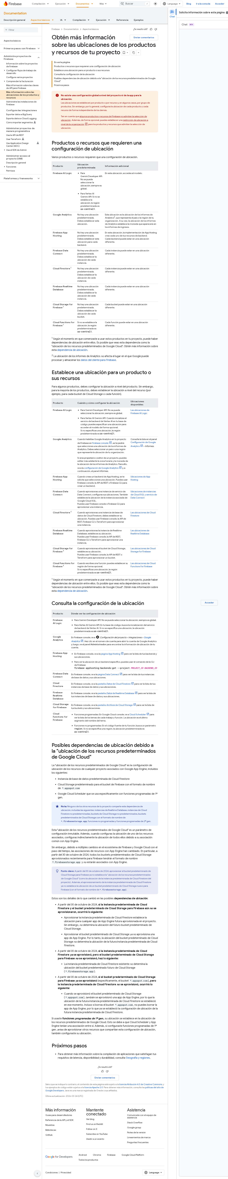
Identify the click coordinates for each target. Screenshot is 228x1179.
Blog (188, 3)
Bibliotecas (50, 1130)
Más (102, 3)
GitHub (48, 1135)
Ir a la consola (203, 3)
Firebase (56, 29)
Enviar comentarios (144, 37)
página (110, 653)
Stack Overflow (134, 1122)
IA (61, 20)
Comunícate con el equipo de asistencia (141, 1116)
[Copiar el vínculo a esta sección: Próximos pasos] (90, 1046)
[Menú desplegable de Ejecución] (69, 3)
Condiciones (51, 1172)
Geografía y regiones (138, 1057)
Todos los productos (88, 1159)
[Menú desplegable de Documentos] (93, 3)
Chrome (97, 1154)
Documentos (82, 3)
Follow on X (91, 1129)
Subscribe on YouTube (96, 1134)
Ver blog (90, 1119)
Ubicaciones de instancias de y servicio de (144, 494)
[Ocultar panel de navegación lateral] (37, 1173)
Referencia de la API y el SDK (59, 1120)
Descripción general (14, 20)
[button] (18, 48)
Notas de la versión (136, 1132)
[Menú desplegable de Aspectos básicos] (53, 20)
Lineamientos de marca (138, 1137)
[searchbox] (21, 29)
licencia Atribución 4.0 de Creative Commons (140, 1084)
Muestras (49, 1125)
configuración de (101, 468)
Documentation (15, 13)
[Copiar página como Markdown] (133, 52)
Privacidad (66, 1172)
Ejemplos (138, 20)
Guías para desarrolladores (58, 1115)
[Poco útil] (155, 29)
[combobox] (134, 3)
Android (83, 1154)
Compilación (38, 3)
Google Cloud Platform (133, 1154)
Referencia (122, 20)
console (100, 443)
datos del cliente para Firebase (98, 360)
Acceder (219, 3)
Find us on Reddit (94, 1124)
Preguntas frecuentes (137, 1142)
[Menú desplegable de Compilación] (49, 3)
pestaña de (114, 683)
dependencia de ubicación (72, 350)
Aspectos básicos (40, 20)
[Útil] (151, 29)
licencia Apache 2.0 (93, 1087)
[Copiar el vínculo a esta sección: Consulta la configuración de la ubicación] (147, 604)
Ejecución (60, 3)
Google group (134, 1127)
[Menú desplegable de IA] (66, 20)
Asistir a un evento (95, 1139)
